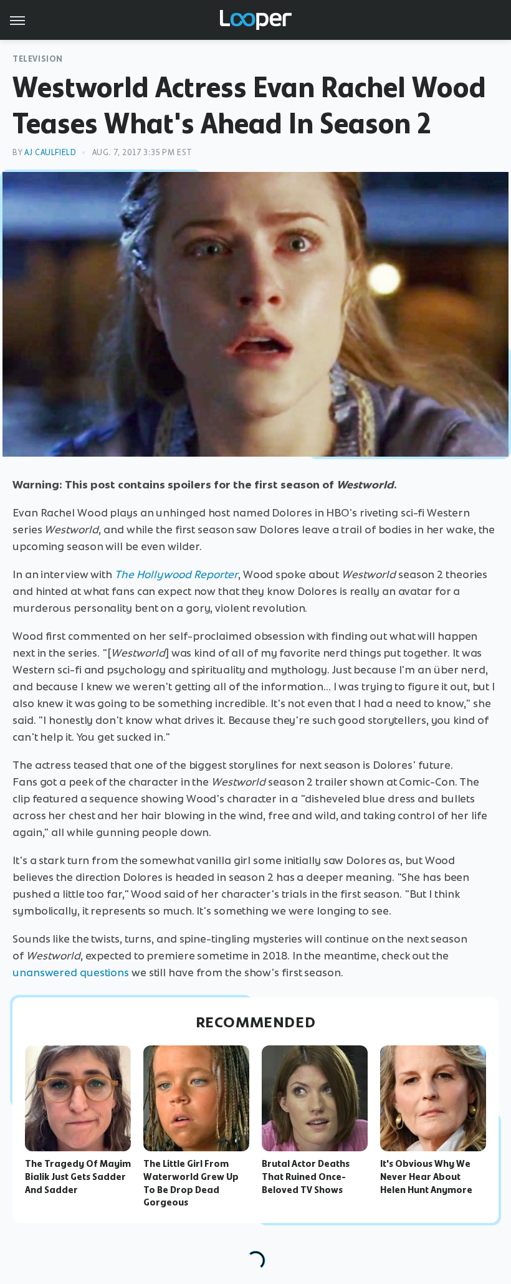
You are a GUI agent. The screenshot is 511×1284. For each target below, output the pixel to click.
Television (37, 59)
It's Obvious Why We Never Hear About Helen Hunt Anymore (426, 1177)
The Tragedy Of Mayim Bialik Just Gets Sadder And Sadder (78, 1177)
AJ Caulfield (50, 152)
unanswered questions (70, 972)
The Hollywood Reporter (176, 574)
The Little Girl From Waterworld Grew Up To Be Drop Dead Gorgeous (191, 1183)
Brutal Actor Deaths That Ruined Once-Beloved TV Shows (306, 1177)
